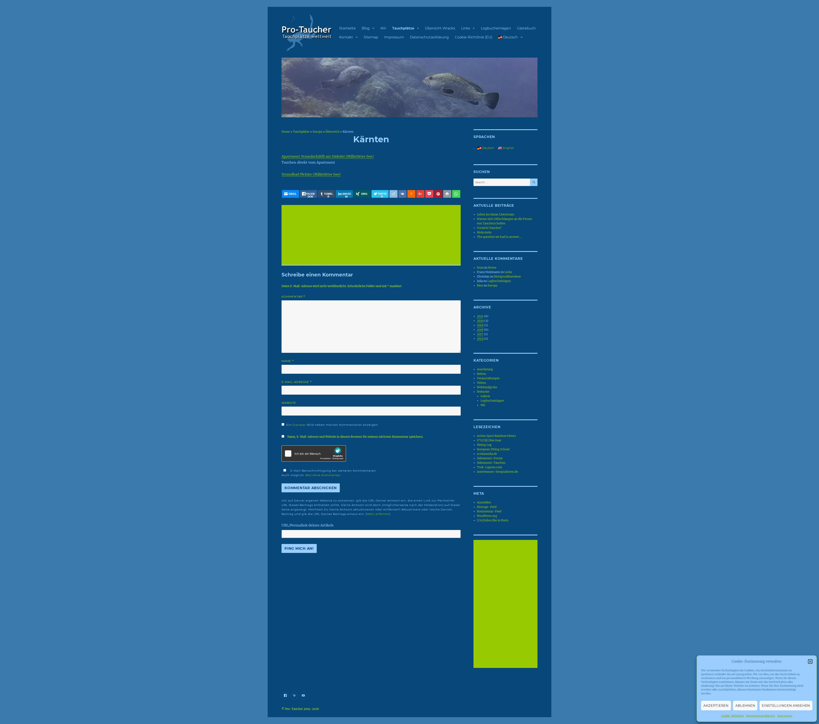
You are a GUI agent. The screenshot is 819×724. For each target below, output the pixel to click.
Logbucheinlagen (496, 28)
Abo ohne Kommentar (322, 475)
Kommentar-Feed (489, 511)
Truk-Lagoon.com (489, 467)
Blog (366, 28)
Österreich (332, 131)
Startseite (347, 28)
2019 (480, 325)
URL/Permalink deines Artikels (308, 525)
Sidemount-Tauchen (491, 463)
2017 (480, 334)
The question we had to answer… (499, 237)
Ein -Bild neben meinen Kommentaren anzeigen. (332, 424)
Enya (480, 267)
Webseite (483, 392)
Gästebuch (526, 28)
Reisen (481, 374)
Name (288, 361)
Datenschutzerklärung (760, 715)
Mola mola (484, 232)
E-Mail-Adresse (297, 382)
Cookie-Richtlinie (732, 715)
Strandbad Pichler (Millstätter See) (311, 174)
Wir (383, 28)
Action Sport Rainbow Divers (496, 436)
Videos (481, 383)
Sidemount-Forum (490, 458)
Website (289, 402)
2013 (480, 338)
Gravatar (299, 424)
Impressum (784, 715)
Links (465, 28)
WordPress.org (487, 516)
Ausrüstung (485, 369)
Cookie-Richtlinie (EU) (473, 37)
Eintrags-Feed (487, 507)
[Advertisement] (372, 235)
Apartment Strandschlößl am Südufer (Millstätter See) (328, 156)
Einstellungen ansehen (786, 706)
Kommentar (293, 296)
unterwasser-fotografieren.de (497, 472)
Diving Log (484, 445)
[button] (810, 661)
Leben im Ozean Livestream (495, 214)
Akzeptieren (716, 706)
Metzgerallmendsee (507, 276)
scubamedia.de (487, 454)
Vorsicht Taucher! (489, 228)
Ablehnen (745, 706)
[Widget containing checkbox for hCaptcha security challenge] (314, 453)
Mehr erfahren (378, 514)
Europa (317, 131)
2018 (480, 329)
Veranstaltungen (488, 378)
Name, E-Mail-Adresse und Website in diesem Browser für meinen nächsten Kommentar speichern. (355, 437)
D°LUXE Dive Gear (489, 440)
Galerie (485, 396)
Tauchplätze (403, 28)
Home (286, 131)
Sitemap (371, 37)
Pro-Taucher (294, 709)
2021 (480, 316)
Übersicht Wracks (440, 28)
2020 (480, 321)
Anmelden (484, 502)
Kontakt (346, 37)
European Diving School (493, 449)
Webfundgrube (487, 387)
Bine (480, 285)
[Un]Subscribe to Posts (492, 520)
